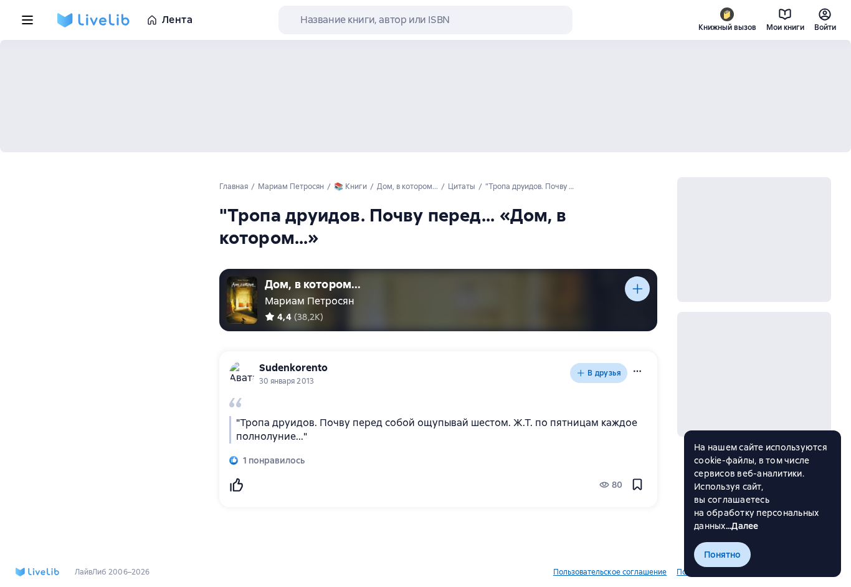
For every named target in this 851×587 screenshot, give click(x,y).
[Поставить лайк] (236, 484)
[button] (637, 371)
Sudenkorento (293, 367)
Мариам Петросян (309, 301)
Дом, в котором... (313, 284)
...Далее (742, 525)
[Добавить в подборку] (637, 288)
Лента (177, 19)
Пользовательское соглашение (610, 572)
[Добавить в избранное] (637, 484)
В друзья (604, 373)
